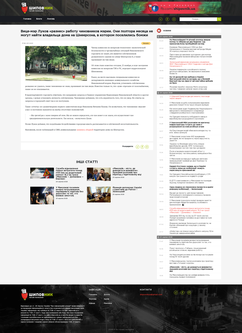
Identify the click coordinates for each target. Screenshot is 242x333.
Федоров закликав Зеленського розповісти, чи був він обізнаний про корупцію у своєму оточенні (190, 225)
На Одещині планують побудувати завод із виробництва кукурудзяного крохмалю (188, 118)
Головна (27, 19)
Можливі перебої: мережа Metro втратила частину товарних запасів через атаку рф (188, 88)
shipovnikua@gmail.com (151, 294)
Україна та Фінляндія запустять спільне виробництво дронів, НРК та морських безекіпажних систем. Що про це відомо (188, 146)
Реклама (108, 303)
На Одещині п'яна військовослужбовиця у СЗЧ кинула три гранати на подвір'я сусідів (190, 175)
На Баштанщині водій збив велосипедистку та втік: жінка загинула (190, 131)
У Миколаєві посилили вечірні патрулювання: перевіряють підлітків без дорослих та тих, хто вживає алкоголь (69, 192)
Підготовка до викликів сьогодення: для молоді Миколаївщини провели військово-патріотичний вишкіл (191, 57)
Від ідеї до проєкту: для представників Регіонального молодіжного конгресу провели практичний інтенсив (190, 195)
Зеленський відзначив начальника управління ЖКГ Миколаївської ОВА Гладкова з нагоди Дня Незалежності (191, 64)
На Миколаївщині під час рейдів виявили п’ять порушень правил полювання (189, 276)
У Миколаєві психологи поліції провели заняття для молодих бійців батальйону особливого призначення (190, 203)
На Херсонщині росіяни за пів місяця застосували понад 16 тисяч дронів (191, 256)
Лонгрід (50, 19)
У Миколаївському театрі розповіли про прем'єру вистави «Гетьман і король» (191, 262)
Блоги (39, 19)
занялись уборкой (85, 129)
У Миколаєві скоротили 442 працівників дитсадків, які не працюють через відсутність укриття (189, 138)
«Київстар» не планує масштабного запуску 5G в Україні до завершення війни (191, 232)
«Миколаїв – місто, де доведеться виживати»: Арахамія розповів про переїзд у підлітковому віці (127, 172)
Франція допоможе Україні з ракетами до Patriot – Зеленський (127, 190)
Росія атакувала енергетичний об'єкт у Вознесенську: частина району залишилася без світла (191, 153)
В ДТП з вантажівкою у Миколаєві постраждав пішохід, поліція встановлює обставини (190, 182)
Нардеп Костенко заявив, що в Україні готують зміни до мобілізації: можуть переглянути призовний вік (188, 168)
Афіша (92, 303)
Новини (167, 31)
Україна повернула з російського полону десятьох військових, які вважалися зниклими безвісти (190, 71)
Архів (106, 299)
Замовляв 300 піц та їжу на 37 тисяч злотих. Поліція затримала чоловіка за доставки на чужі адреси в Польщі (191, 218)
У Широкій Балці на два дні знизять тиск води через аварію (190, 97)
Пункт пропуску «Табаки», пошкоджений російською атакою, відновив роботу (188, 249)
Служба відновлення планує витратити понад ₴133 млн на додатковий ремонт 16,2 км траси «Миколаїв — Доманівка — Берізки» (70, 174)
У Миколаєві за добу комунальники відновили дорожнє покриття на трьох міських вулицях (189, 104)
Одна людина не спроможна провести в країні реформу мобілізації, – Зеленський (191, 188)
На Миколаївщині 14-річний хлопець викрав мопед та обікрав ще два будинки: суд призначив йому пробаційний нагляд (190, 42)
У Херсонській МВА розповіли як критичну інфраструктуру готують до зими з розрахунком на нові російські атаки (189, 125)
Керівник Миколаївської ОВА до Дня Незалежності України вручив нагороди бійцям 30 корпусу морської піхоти (190, 49)
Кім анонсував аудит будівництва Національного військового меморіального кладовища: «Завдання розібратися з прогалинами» (191, 111)
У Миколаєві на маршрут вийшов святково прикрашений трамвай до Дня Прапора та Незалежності (189, 161)
